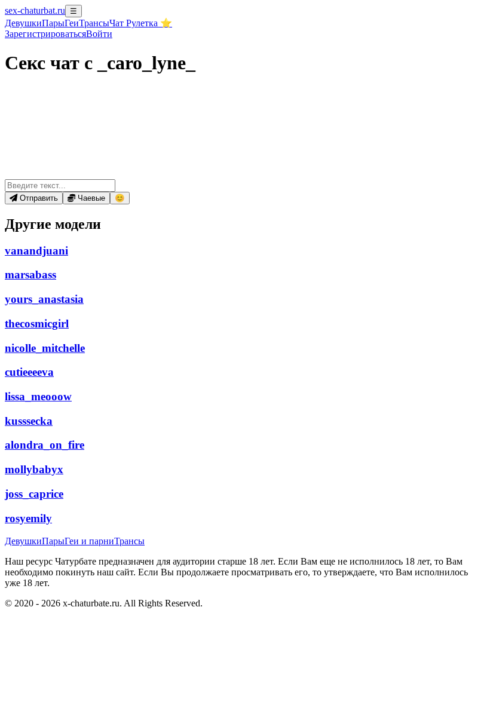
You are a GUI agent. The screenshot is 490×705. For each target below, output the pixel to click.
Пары (53, 23)
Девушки (23, 23)
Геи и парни (89, 541)
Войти (99, 34)
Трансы (94, 23)
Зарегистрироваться (45, 34)
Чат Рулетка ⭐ (140, 23)
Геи (72, 23)
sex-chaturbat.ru (35, 10)
